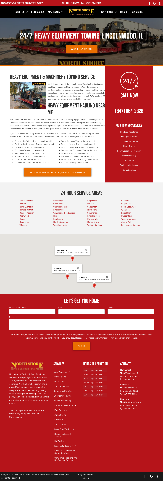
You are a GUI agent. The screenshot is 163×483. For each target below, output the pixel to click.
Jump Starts (60, 414)
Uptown (90, 203)
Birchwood (24, 216)
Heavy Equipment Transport (129, 151)
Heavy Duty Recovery (63, 445)
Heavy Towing (106, 12)
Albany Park (126, 222)
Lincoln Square (93, 216)
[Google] (155, 3)
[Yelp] (160, 3)
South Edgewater (128, 206)
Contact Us (137, 12)
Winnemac (126, 200)
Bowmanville (92, 219)
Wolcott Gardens (94, 225)
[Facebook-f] (149, 3)
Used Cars (59, 381)
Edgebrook (126, 203)
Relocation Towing (62, 400)
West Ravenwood (128, 219)
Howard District (26, 209)
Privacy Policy (19, 413)
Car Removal (60, 376)
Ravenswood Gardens (130, 225)
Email (61, 307)
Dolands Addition (26, 213)
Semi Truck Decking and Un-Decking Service (65, 458)
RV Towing (129, 160)
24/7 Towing (53, 12)
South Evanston (26, 200)
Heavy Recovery (129, 155)
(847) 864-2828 (93, 3)
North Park (92, 209)
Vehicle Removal (62, 386)
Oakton (22, 203)
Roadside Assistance (129, 132)
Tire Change (60, 424)
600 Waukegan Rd (130, 373)
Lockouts (58, 419)
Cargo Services (129, 170)
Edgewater (92, 200)
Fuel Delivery (60, 410)
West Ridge (58, 200)
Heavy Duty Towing (62, 429)
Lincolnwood (58, 209)
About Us (20, 12)
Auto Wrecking (60, 372)
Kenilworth (58, 219)
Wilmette (23, 225)
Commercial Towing (129, 141)
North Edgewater (60, 222)
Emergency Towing (129, 136)
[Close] (78, 268)
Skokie (22, 219)
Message (13, 317)
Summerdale (92, 213)
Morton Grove (93, 222)
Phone (111, 307)
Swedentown (126, 216)
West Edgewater (60, 225)
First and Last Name (18, 307)
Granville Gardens (60, 206)
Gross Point (58, 203)
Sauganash (92, 206)
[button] (67, 277)
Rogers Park (24, 222)
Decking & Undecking (129, 165)
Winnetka (125, 209)
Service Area (37, 12)
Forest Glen (126, 213)
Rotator (124, 12)
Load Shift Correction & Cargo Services (65, 451)
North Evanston (26, 206)
